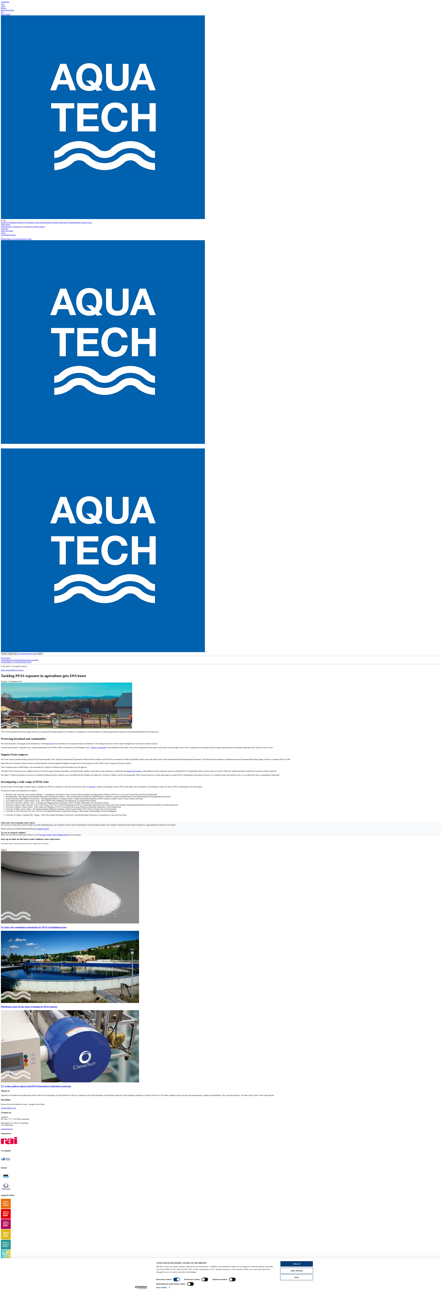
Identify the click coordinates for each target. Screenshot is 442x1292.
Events (3, 220)
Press (3, 14)
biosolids (92, 787)
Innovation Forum (7, 10)
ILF (2, 12)
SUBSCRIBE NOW (8, 1108)
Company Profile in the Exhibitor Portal (53, 835)
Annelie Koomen (42, 829)
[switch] (205, 1279)
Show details (161, 1287)
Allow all (296, 1264)
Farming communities (98, 748)
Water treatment (6, 670)
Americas (20, 670)
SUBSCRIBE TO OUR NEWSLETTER (16, 239)
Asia (2, 4)
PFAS (14, 670)
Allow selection (297, 1271)
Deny (297, 1277)
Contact (7, 14)
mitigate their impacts (134, 771)
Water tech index (7, 231)
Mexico (3, 8)
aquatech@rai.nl (7, 1129)
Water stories (5, 225)
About (3, 233)
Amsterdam (5, 2)
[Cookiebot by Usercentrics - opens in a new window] (141, 1287)
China (3, 6)
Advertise (4, 229)
